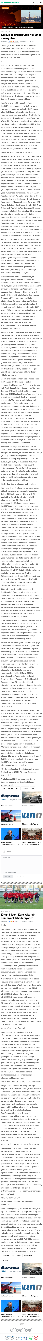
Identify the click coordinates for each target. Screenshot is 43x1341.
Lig (13, 1255)
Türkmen (25, 788)
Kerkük (10, 788)
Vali (32, 788)
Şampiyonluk (28, 1255)
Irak (4, 788)
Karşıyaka (6, 1255)
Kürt (17, 788)
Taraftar (5, 1260)
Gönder (7, 876)
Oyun (19, 1255)
